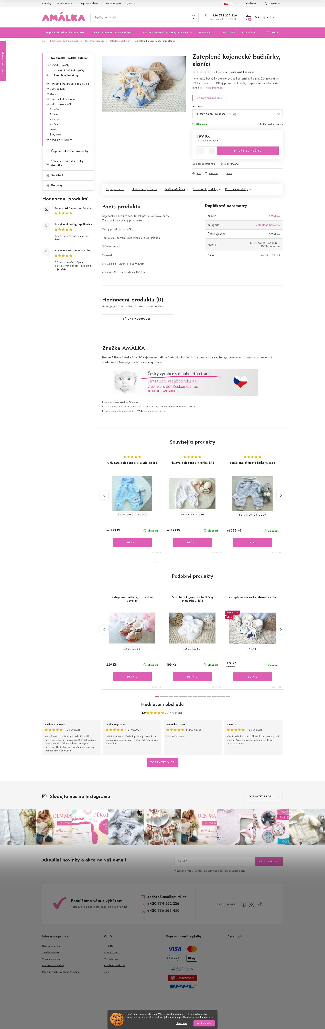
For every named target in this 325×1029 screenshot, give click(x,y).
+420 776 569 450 (163, 910)
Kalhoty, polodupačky (61, 104)
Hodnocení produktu (144, 189)
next (281, 495)
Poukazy (57, 185)
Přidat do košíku (248, 151)
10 (204, 696)
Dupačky (54, 109)
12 (214, 696)
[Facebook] (243, 904)
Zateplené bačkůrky (66, 75)
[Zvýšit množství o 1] (212, 151)
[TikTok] (259, 904)
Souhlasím (205, 1023)
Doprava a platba (89, 3)
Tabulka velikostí (113, 3)
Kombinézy (56, 119)
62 (124, 514)
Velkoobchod (111, 959)
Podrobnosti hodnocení (242, 72)
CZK (231, 3)
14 (223, 696)
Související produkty (205, 189)
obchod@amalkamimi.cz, (124, 411)
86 (144, 514)
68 (129, 514)
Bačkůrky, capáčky (59, 65)
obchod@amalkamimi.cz (166, 896)
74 (134, 514)
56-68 (127, 649)
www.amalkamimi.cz (154, 411)
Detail (132, 542)
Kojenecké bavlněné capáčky (69, 70)
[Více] (273, 32)
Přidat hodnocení (138, 318)
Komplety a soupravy (61, 139)
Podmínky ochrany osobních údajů (60, 972)
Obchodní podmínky (53, 965)
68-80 (136, 649)
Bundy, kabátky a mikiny (62, 99)
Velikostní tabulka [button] (210, 98)
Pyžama (54, 114)
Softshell (57, 175)
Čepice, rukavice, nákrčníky (69, 151)
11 (209, 696)
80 (139, 514)
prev (104, 495)
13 (218, 696)
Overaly (54, 94)
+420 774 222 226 (223, 15)
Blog (106, 972)
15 (228, 696)
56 (119, 514)
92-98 (262, 514)
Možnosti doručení (273, 124)
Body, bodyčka (58, 89)
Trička (53, 129)
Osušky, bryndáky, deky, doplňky (67, 163)
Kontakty (46, 3)
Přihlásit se (268, 861)
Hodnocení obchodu (162, 704)
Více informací (214, 88)
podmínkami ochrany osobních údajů (225, 871)
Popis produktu (115, 189)
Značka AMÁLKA (175, 189)
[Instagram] (251, 904)
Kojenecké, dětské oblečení (70, 58)
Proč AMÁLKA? (65, 3)
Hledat (194, 17)
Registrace (274, 3)
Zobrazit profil (261, 796)
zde (211, 1017)
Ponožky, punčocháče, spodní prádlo (69, 83)
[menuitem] (66, 32)
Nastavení (181, 1023)
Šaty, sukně (56, 134)
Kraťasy (54, 124)
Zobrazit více (162, 762)
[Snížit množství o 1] (201, 151)
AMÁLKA (234, 163)
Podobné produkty (236, 189)
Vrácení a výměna (51, 959)
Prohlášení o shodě (114, 965)
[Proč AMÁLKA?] (180, 382)
